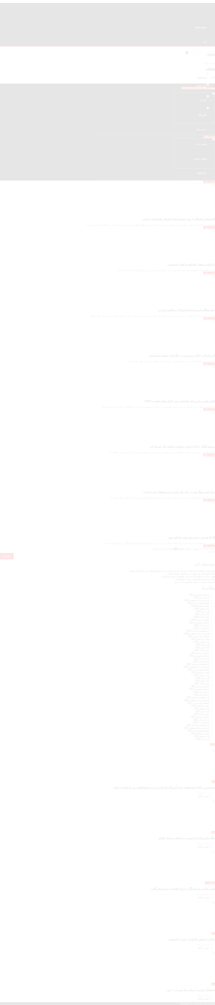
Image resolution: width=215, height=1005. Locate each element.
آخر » (154, 548)
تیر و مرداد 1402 (201, 691)
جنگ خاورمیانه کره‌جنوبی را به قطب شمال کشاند (191, 573)
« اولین (195, 548)
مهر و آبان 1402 (201, 683)
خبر (213, 781)
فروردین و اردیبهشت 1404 (196, 633)
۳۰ (184, 548)
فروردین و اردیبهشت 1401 (196, 727)
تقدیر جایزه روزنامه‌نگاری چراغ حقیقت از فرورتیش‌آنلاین (188, 576)
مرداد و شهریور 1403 (199, 655)
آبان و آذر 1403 (202, 647)
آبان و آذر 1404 (202, 614)
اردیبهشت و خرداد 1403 (197, 664)
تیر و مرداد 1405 (201, 597)
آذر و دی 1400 (202, 738)
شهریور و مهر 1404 (199, 619)
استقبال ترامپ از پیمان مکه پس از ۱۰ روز (194, 581)
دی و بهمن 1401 (201, 708)
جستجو (211, 551)
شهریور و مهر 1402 (199, 686)
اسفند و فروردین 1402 (198, 669)
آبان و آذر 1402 (202, 680)
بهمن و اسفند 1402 (200, 672)
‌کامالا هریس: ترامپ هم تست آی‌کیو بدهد (191, 537)
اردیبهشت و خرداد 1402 (197, 697)
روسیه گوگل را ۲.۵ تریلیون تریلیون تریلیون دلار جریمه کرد (182, 446)
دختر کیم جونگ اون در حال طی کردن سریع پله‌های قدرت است (179, 492)
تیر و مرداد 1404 (201, 625)
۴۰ (187, 548)
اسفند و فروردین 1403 (198, 636)
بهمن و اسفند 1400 (200, 733)
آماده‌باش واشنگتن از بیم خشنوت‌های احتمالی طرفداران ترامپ (179, 219)
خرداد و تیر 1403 (201, 661)
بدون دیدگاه (203, 796)
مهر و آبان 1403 (201, 650)
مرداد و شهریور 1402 (199, 688)
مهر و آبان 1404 (201, 616)
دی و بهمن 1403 (201, 641)
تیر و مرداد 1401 (201, 719)
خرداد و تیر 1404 (201, 627)
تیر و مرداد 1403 (201, 658)
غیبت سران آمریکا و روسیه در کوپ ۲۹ (193, 128)
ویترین (208, 883)
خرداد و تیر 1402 (201, 694)
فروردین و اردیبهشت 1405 (196, 600)
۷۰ (162, 548)
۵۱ (170, 548)
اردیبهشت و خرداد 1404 (197, 630)
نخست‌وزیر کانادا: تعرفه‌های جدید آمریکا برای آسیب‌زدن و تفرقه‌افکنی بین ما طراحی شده (172, 570)
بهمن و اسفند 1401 (200, 705)
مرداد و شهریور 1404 (199, 622)
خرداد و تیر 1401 (201, 722)
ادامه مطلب (209, 136)
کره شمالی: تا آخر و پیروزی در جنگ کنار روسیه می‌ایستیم (182, 355)
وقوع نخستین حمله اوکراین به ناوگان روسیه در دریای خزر (182, 173)
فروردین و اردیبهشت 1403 (196, 666)
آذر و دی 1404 (202, 611)
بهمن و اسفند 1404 (200, 605)
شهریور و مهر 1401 (199, 716)
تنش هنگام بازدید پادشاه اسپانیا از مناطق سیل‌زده (186, 310)
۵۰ (190, 548)
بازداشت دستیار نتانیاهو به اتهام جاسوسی (191, 264)
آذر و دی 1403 (202, 644)
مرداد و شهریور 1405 (199, 594)
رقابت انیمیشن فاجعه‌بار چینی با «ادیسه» (195, 579)
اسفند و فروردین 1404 (198, 602)
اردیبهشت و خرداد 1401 (197, 725)
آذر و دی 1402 (202, 677)
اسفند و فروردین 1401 (198, 702)
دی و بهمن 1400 (201, 736)
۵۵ (180, 548)
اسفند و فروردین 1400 (198, 730)
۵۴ (178, 548)
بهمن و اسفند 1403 (200, 639)
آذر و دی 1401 (202, 711)
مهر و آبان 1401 (201, 713)
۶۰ (160, 548)
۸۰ (165, 548)
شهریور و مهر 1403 (199, 652)
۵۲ (173, 548)
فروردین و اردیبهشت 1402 (196, 700)
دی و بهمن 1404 (201, 608)
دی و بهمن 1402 (201, 675)
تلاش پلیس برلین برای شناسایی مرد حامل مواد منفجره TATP (180, 401)
